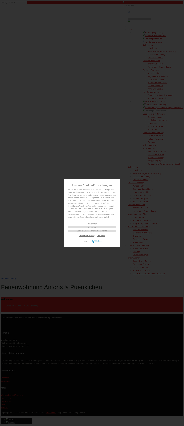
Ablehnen (92, 227)
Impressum (101, 236)
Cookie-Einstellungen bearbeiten (92, 231)
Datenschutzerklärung (87, 236)
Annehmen (92, 224)
